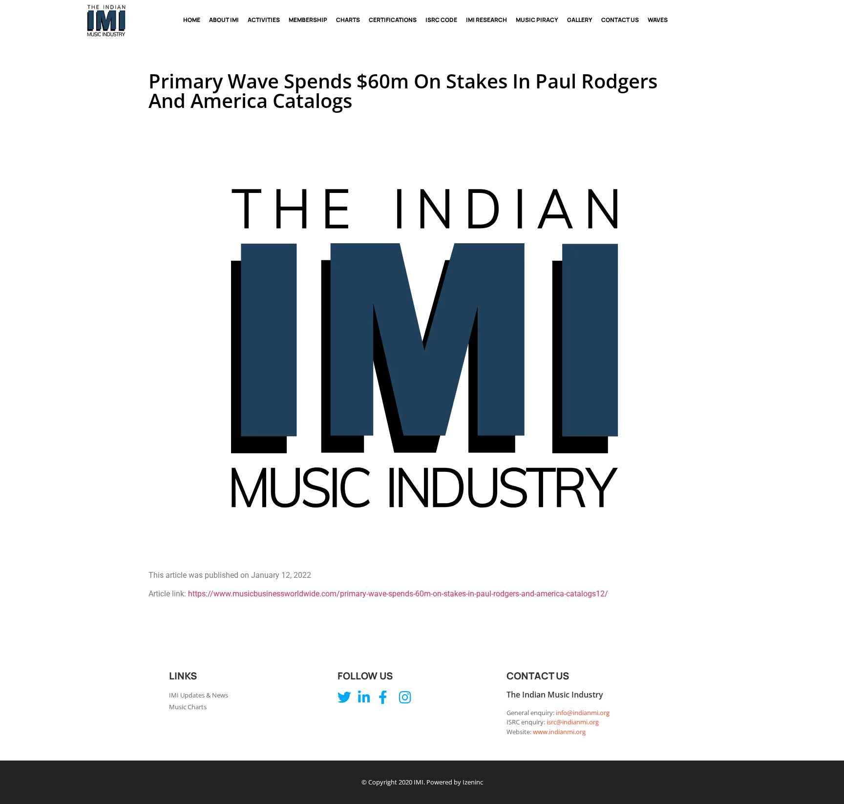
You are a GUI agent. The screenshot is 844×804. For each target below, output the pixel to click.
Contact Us (620, 20)
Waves (658, 20)
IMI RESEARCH (486, 20)
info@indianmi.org (583, 712)
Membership (308, 20)
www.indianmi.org (559, 731)
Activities (264, 20)
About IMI (224, 20)
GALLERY (579, 20)
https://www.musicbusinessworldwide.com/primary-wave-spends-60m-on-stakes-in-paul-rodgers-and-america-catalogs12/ (398, 593)
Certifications (393, 20)
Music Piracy (537, 20)
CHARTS (348, 20)
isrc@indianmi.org (573, 722)
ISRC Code (441, 20)
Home (191, 20)
